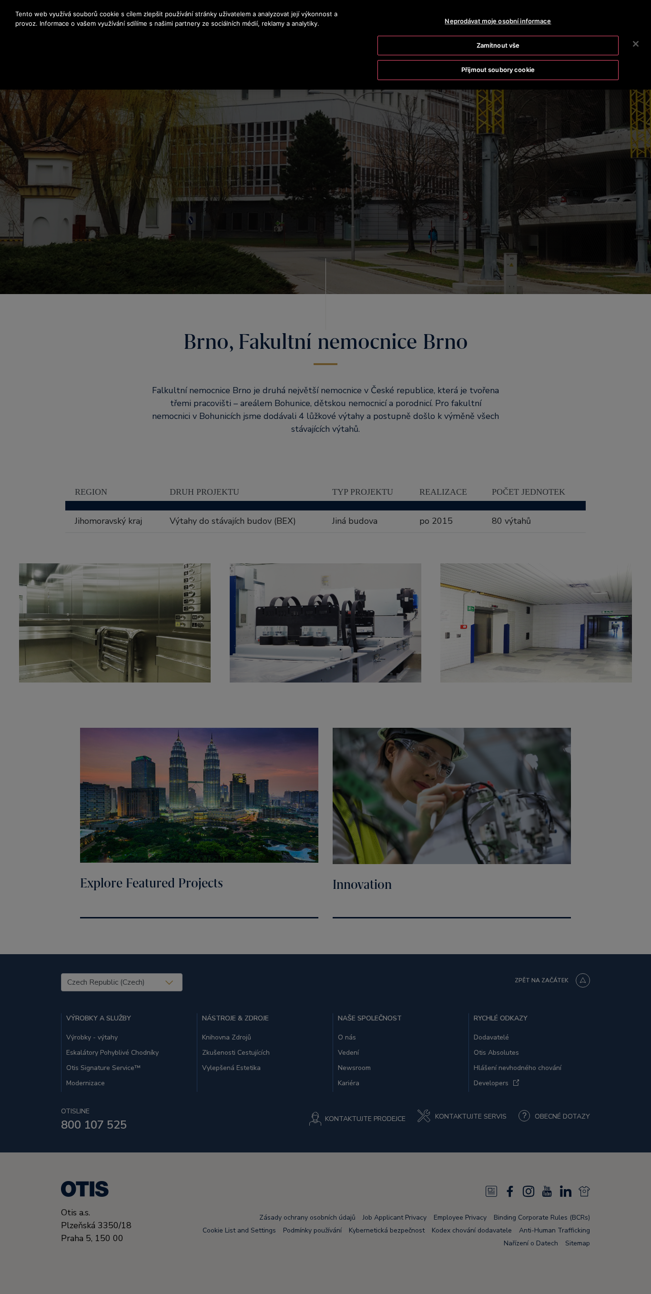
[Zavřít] (635, 43)
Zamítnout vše (498, 45)
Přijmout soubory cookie (498, 69)
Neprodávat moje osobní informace (498, 21)
